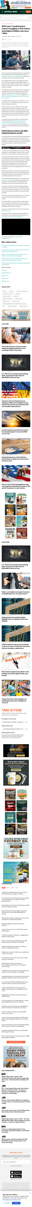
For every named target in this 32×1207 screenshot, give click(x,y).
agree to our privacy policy (13, 1199)
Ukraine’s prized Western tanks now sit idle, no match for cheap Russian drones (14, 947)
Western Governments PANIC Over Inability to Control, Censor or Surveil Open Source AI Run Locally (16, 1101)
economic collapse (8, 293)
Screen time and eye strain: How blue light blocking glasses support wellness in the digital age (15, 1025)
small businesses (25, 46)
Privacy (9, 1184)
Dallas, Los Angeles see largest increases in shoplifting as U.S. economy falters (16, 593)
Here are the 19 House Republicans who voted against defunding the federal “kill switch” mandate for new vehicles (16, 486)
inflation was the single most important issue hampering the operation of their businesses (14, 122)
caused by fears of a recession (13, 94)
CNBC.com (4, 270)
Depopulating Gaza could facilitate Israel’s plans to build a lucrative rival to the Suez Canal (15, 459)
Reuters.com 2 (5, 278)
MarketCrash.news (6, 210)
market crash (8, 44)
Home (3, 23)
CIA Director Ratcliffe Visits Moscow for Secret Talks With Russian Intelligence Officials (14, 893)
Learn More (7, 1203)
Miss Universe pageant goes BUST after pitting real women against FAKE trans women (15, 673)
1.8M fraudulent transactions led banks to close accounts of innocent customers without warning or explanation (16, 646)
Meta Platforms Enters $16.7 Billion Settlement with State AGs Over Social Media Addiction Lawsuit (14, 912)
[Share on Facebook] (5, 39)
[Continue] (29, 1162)
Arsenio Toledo (11, 36)
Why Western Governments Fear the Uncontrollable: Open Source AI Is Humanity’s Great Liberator (14, 965)
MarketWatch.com (6, 273)
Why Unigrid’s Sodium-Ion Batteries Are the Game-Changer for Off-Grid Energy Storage (15, 918)
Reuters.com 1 (5, 275)
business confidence (18, 42)
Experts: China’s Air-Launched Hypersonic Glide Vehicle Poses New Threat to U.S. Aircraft (14, 941)
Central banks (9, 23)
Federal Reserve (14, 43)
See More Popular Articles (16, 1042)
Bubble (6, 42)
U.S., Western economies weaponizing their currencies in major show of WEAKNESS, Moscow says (15, 375)
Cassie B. (10, 344)
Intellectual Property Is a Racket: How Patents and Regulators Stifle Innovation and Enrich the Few (15, 977)
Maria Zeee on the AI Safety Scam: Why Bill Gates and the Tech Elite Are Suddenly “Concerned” (15, 1006)
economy (8, 43)
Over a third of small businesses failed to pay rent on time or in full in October (15, 96)
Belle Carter (10, 398)
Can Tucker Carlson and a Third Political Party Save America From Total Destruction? (16, 1111)
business (10, 42)
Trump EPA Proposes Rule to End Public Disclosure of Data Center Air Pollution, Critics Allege (15, 971)
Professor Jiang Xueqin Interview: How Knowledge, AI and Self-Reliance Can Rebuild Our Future (15, 1130)
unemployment (5, 47)
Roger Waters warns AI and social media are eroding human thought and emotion (15, 905)
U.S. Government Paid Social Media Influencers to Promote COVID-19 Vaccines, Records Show (15, 982)
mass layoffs (14, 44)
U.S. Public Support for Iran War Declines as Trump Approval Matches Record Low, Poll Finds (15, 1001)
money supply (20, 44)
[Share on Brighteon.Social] (3, 39)
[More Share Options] (10, 39)
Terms (13, 1184)
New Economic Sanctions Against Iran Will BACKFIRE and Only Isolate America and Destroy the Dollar (14, 1140)
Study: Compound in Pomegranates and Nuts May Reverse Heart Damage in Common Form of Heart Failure (15, 1019)
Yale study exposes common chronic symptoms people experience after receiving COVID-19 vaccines (14, 348)
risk (19, 46)
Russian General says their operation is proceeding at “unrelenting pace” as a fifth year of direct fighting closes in (15, 899)
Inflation (20, 43)
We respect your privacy (16, 1165)
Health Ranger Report (8, 1070)
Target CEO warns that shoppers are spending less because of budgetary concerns (14, 701)
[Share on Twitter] (8, 39)
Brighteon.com (6, 238)
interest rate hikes (8, 298)
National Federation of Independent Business (15, 45)
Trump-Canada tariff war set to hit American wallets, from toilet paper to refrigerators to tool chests (14, 989)
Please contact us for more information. (11, 737)
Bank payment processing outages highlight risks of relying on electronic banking (15, 619)
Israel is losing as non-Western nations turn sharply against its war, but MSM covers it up (15, 431)
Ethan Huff (10, 371)
